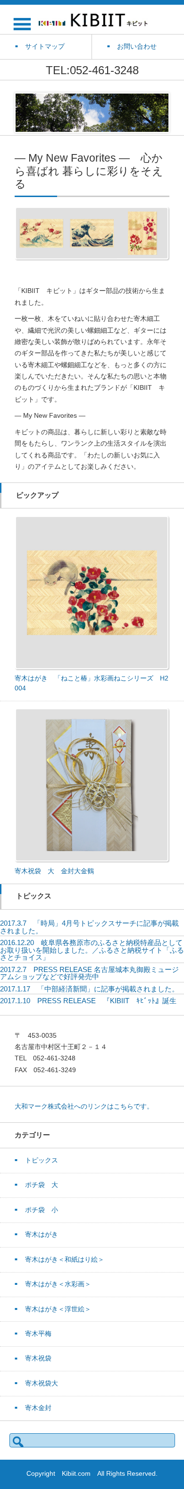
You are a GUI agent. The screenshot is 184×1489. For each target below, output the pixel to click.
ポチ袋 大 (41, 1184)
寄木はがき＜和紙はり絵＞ (64, 1259)
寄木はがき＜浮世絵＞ (58, 1309)
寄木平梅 (38, 1333)
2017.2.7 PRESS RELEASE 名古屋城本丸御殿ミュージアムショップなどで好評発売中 (89, 973)
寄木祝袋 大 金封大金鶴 (54, 871)
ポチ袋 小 (41, 1210)
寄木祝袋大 (41, 1383)
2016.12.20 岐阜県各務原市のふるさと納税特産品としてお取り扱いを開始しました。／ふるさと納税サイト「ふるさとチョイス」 (92, 949)
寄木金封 (38, 1408)
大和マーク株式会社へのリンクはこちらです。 (84, 1106)
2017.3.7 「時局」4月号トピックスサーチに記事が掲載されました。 (89, 927)
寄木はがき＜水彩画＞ (58, 1284)
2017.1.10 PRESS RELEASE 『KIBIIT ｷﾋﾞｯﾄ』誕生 (88, 1001)
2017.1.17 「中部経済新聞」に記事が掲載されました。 (89, 989)
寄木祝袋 (38, 1358)
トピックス (41, 1160)
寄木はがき (41, 1234)
